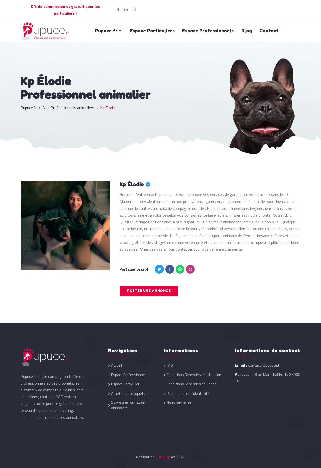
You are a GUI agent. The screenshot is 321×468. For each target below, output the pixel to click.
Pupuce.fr (106, 30)
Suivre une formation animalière (128, 405)
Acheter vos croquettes (130, 393)
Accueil (116, 365)
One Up (163, 457)
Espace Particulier (125, 384)
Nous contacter (179, 403)
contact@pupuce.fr (264, 365)
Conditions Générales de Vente (191, 384)
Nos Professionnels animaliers (68, 108)
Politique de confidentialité (188, 393)
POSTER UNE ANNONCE (149, 291)
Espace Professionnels (208, 30)
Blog (246, 30)
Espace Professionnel (128, 375)
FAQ (170, 365)
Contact (269, 30)
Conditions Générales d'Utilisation (194, 375)
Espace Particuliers (152, 30)
